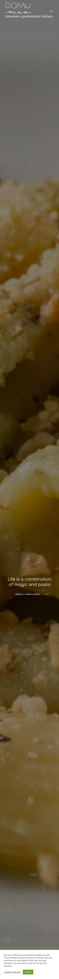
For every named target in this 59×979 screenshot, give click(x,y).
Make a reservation (27, 594)
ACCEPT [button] (28, 972)
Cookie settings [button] (13, 972)
